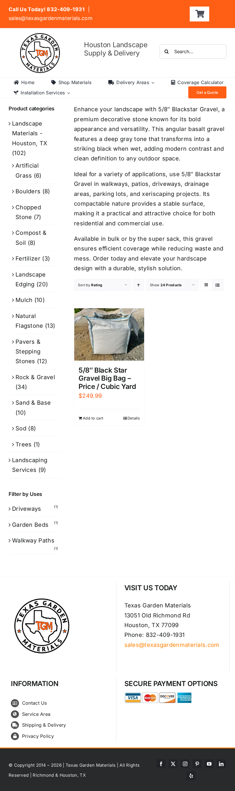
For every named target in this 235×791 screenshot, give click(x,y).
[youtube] (209, 763)
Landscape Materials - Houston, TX (29, 133)
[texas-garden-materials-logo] (41, 36)
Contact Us (34, 703)
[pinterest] (197, 763)
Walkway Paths (33, 540)
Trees (23, 444)
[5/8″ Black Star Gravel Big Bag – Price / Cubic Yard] (109, 334)
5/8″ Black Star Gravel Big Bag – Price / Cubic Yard (107, 378)
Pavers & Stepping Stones (27, 351)
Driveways (26, 508)
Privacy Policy (38, 736)
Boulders (27, 191)
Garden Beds (30, 524)
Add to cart (93, 418)
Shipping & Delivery (44, 725)
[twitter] (173, 763)
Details (134, 418)
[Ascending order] (138, 285)
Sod (20, 428)
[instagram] (185, 763)
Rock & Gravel (35, 377)
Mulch (24, 300)
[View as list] (217, 285)
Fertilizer (27, 258)
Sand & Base (33, 402)
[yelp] (191, 775)
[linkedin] (221, 763)
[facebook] (161, 763)
